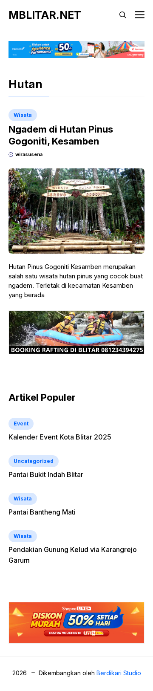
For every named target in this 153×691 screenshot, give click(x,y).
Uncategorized (34, 461)
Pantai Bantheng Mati (42, 512)
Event (21, 423)
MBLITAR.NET (44, 15)
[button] (122, 15)
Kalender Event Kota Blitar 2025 (59, 437)
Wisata (23, 115)
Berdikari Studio (118, 673)
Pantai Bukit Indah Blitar (45, 474)
